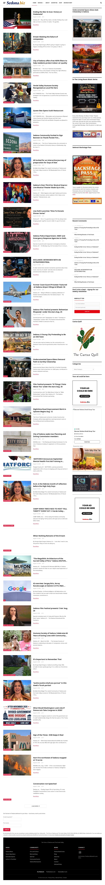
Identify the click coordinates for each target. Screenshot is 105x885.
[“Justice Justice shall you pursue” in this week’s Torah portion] (17, 690)
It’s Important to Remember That (47, 659)
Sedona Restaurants (35, 861)
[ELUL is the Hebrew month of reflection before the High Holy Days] (17, 491)
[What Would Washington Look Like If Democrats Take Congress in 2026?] (17, 715)
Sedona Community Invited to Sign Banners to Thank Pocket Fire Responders (48, 136)
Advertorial (7, 127)
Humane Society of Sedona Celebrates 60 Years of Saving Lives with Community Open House (50, 634)
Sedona (40, 3)
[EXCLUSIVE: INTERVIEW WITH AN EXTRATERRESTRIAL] (17, 267)
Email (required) (7, 817)
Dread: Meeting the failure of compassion (45, 38)
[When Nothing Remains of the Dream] (17, 541)
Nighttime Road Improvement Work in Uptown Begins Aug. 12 (49, 410)
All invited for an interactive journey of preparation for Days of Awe (49, 161)
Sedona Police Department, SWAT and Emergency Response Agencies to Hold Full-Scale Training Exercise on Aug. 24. (49, 237)
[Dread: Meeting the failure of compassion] (17, 43)
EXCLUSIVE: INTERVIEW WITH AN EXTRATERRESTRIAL (47, 261)
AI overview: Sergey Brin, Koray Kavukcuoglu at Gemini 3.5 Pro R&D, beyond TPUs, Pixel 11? (48, 584)
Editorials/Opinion (9, 27)
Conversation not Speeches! (45, 784)
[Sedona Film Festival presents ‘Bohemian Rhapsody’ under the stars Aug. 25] (17, 317)
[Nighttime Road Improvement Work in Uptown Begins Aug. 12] (17, 416)
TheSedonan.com (50, 871)
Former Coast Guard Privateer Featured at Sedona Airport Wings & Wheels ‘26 (50, 286)
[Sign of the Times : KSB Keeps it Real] (17, 740)
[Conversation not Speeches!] (17, 790)
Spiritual (6, 177)
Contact (56, 861)
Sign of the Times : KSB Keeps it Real (48, 735)
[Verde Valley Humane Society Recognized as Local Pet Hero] (17, 93)
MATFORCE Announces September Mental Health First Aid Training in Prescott (48, 460)
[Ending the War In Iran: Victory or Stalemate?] (17, 18)
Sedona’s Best (68, 3)
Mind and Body (34, 854)
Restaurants (7, 226)
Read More (36, 25)
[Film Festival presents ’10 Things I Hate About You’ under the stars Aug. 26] (17, 391)
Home (34, 3)
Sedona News (7, 77)
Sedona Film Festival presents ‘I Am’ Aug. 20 (50, 609)
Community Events (35, 859)
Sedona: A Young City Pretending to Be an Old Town (49, 335)
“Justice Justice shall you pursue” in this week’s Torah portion (49, 684)
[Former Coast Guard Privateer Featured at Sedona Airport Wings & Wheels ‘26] (17, 292)
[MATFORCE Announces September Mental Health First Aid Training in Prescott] (17, 466)
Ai (4, 600)
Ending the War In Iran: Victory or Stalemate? (47, 13)
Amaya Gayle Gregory (9, 52)
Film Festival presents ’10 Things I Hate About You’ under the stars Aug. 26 (49, 385)
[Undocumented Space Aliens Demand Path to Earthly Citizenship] (17, 366)
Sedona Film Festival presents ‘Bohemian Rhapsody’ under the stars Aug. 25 (50, 310)
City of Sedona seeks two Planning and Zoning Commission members (49, 435)
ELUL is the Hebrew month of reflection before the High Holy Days (50, 485)
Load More (35, 806)
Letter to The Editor (11, 859)
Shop (60, 3)
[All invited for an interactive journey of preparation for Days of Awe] (17, 167)
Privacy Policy (51, 877)
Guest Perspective (9, 351)
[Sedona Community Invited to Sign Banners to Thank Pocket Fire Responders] (17, 142)
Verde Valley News (8, 102)
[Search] (101, 3)
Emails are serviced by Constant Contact (64, 835)
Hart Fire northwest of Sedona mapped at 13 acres (49, 759)
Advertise (54, 3)
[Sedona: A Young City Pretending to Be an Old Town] (17, 341)
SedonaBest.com (62, 871)
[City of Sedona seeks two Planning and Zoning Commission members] (17, 441)
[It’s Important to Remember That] (17, 665)
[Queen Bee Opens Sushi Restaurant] (17, 117)
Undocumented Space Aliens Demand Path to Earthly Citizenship (49, 360)
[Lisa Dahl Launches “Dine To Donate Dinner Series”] (17, 217)
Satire (5, 376)
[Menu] (4, 3)
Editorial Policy (58, 864)
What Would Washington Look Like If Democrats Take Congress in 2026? (49, 709)
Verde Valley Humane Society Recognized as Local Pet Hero (45, 86)
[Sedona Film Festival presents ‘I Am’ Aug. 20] (17, 615)
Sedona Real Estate (59, 851)
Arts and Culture (8, 202)
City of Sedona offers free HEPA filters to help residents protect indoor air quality (50, 62)
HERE (86, 193)
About (48, 3)
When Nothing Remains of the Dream (49, 536)
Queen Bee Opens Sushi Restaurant (48, 110)
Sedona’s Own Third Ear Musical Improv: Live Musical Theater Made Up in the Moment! (50, 186)
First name (6, 823)
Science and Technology (10, 276)
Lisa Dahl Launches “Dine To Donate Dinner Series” (48, 212)
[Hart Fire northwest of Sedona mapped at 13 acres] (17, 765)
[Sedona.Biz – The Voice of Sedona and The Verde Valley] (16, 2)
